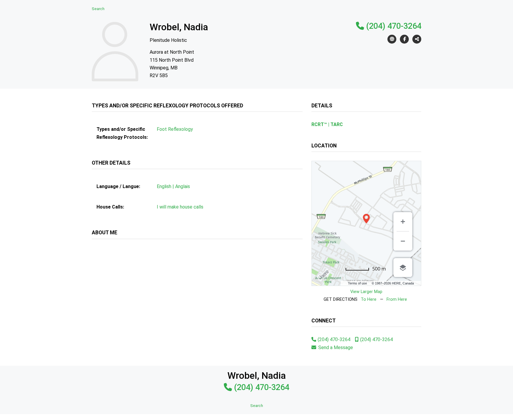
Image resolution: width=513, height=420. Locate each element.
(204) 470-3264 (393, 26)
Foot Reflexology (175, 129)
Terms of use (357, 283)
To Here (368, 299)
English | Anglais (173, 186)
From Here (397, 299)
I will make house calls (180, 207)
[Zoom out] (402, 241)
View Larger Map (366, 291)
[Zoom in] (402, 221)
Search (98, 8)
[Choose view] (402, 267)
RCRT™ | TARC (327, 124)
